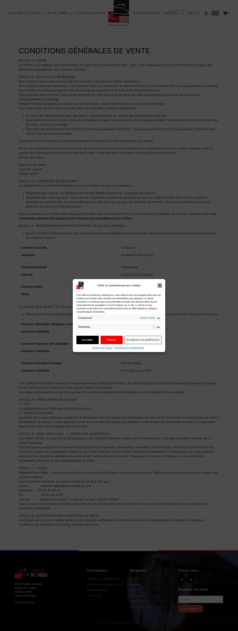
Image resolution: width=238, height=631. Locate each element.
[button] (160, 285)
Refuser (111, 339)
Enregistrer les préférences (143, 339)
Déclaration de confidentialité (129, 347)
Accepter (87, 339)
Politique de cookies (102, 347)
